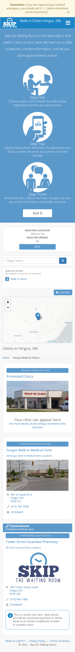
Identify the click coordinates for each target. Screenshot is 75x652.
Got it (37, 213)
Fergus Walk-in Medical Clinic (29, 450)
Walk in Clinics (19, 279)
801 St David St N (21, 498)
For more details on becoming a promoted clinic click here (37, 425)
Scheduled (17, 512)
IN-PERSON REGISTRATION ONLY (36, 444)
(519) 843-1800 (19, 599)
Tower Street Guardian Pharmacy (32, 541)
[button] (38, 317)
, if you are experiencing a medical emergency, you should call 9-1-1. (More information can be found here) (37, 8)
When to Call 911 (15, 641)
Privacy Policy (37, 641)
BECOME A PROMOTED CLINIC (35, 370)
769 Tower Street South (24, 590)
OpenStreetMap (52, 342)
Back (37, 246)
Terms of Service (60, 641)
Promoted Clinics (20, 376)
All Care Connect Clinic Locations (23, 547)
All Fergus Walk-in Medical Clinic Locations (29, 455)
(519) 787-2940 (20, 506)
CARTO (68, 342)
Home (6, 357)
